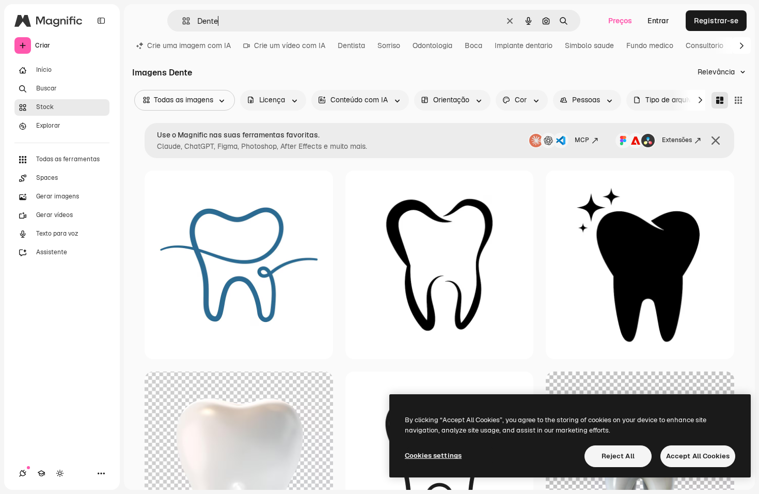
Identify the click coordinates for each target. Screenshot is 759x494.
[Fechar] (715, 140)
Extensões (677, 140)
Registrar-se (716, 20)
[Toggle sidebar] (101, 20)
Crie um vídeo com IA (289, 45)
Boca (473, 45)
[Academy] (41, 473)
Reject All (618, 456)
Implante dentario (523, 45)
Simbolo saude (589, 45)
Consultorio (704, 45)
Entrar (658, 20)
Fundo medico (649, 45)
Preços (620, 20)
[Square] (738, 100)
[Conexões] (22, 473)
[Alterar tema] (60, 473)
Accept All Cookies (698, 456)
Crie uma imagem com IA (189, 45)
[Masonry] (719, 100)
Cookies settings (433, 455)
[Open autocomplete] (182, 21)
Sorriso (388, 45)
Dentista (351, 45)
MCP (582, 140)
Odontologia (432, 45)
